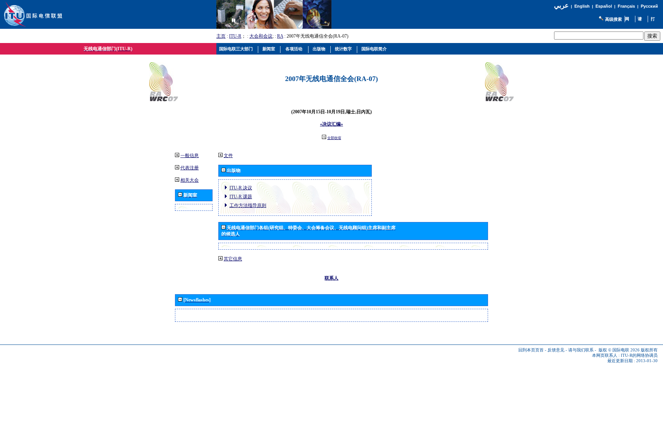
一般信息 (189, 155)
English (582, 6)
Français (626, 6)
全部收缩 (334, 138)
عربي (561, 5)
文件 (228, 155)
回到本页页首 (531, 350)
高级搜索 (613, 19)
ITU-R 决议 (240, 187)
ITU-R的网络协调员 (639, 355)
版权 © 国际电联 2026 (619, 350)
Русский (649, 6)
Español (603, 6)
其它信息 (233, 259)
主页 (221, 36)
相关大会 (189, 180)
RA (280, 36)
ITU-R (235, 36)
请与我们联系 (581, 350)
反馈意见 (556, 350)
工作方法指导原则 (247, 205)
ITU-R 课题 (240, 196)
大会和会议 (260, 36)
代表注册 (189, 168)
